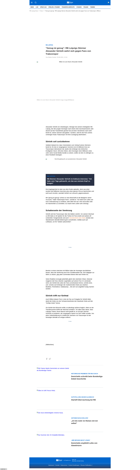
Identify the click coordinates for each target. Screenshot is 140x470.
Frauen (85, 7)
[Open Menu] (32, 3)
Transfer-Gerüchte (68, 7)
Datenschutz (64, 465)
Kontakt (57, 465)
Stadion (79, 7)
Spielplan (43, 7)
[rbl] (59, 460)
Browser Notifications (86, 465)
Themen (92, 7)
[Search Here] (35, 3)
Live (37, 7)
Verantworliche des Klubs (77, 218)
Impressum (51, 465)
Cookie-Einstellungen (74, 465)
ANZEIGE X (3, 469)
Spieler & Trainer (54, 7)
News (32, 7)
